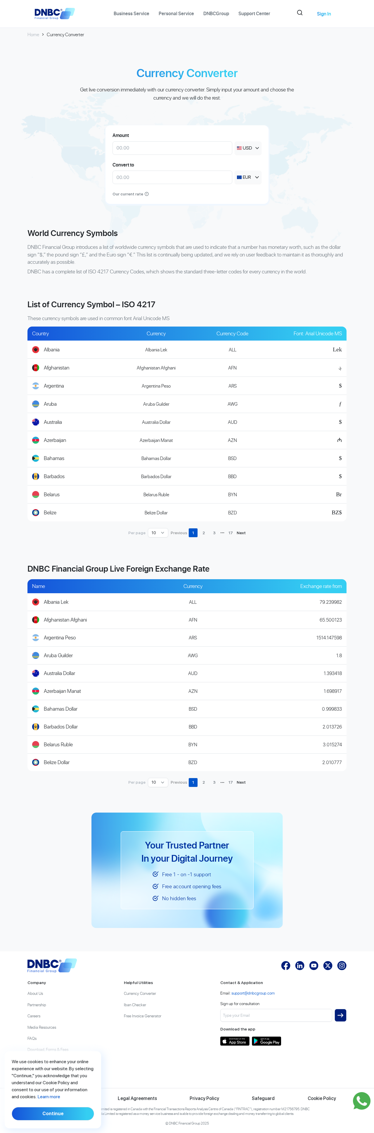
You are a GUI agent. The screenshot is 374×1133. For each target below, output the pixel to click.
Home (33, 34)
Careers (33, 1016)
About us (35, 993)
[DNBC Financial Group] (52, 965)
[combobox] (248, 148)
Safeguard (263, 1098)
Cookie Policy (322, 1098)
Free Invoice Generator (142, 1016)
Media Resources (41, 1027)
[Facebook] (285, 965)
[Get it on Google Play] (266, 1041)
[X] (328, 965)
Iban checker (135, 1004)
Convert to (123, 165)
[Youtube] (313, 965)
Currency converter (140, 993)
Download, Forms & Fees (47, 1049)
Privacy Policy (204, 1098)
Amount (120, 135)
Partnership (36, 1004)
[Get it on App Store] (235, 1041)
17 (230, 532)
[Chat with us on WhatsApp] (361, 1101)
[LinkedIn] (299, 965)
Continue (53, 1113)
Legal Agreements (137, 1098)
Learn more (49, 1096)
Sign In (324, 14)
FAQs (32, 1038)
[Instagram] (342, 965)
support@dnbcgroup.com (253, 993)
